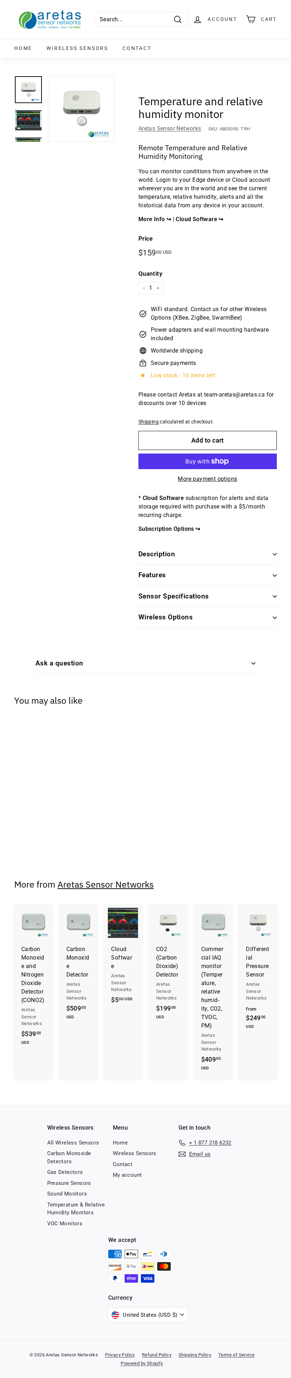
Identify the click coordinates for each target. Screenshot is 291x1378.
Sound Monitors (67, 1194)
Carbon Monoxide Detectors (69, 1157)
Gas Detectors (65, 1172)
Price (145, 238)
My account (127, 1175)
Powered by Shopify (142, 1363)
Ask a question (59, 663)
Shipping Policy (195, 1354)
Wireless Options (165, 617)
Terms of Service (236, 1354)
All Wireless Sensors (73, 1143)
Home (23, 48)
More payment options (207, 479)
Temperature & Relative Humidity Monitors (76, 1209)
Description (156, 554)
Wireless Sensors (77, 48)
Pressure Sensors (69, 1183)
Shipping (148, 421)
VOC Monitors (65, 1223)
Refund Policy (156, 1354)
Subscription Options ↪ (169, 528)
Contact (137, 48)
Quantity (150, 273)
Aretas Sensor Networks (169, 128)
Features (152, 575)
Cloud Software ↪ (199, 219)
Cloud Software (163, 498)
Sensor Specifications (173, 596)
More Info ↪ (155, 219)
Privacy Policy (120, 1354)
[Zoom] (81, 109)
